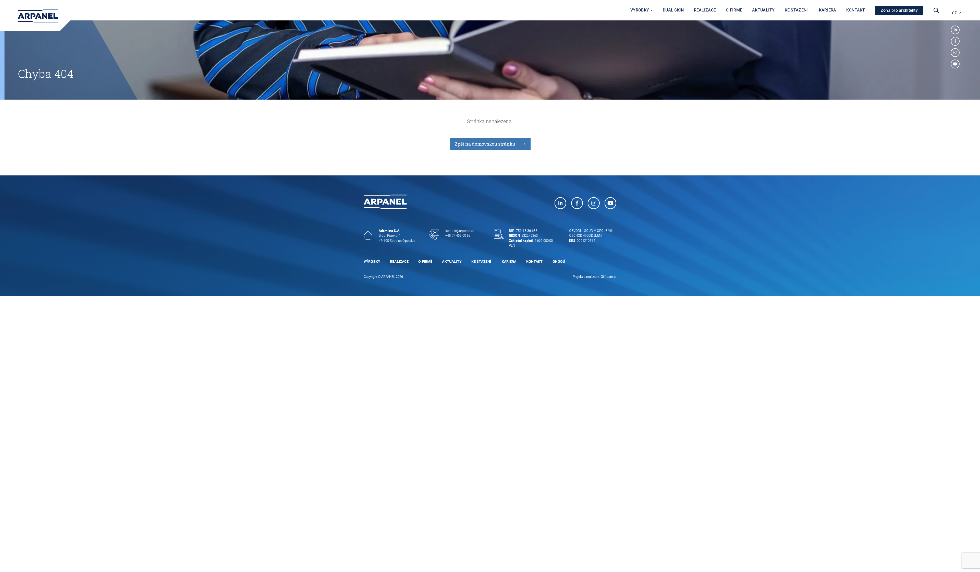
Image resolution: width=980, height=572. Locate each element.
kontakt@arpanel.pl (459, 230)
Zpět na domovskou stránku (485, 144)
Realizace (705, 10)
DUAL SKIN (673, 10)
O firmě (734, 10)
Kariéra (827, 10)
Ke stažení (797, 10)
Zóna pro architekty (899, 10)
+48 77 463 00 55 (457, 235)
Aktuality (763, 10)
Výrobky (639, 10)
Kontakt (855, 10)
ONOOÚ (559, 261)
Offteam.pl (608, 276)
